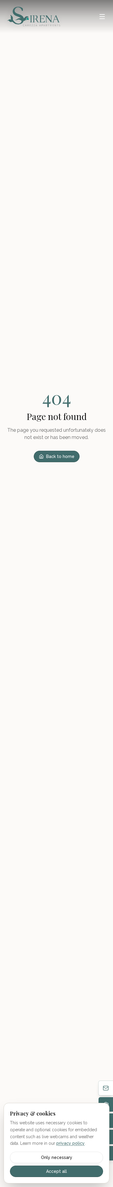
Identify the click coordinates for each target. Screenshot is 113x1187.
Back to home (60, 456)
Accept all (56, 1171)
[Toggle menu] (102, 17)
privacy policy (70, 1143)
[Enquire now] (106, 1088)
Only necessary (56, 1157)
